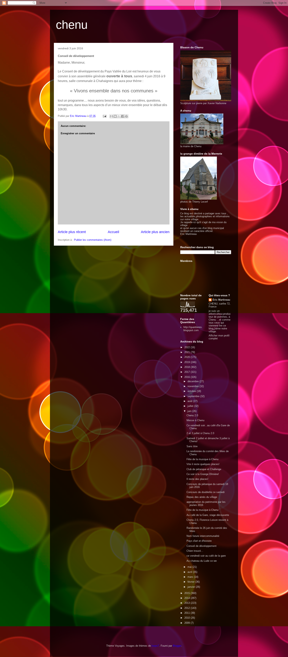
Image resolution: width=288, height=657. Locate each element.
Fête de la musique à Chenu (202, 459)
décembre (193, 381)
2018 (187, 367)
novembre (193, 386)
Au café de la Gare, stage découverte (208, 515)
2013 (187, 602)
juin (189, 411)
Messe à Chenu (195, 420)
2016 (187, 377)
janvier (191, 586)
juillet (190, 406)
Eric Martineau (221, 299)
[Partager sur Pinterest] (126, 116)
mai (189, 566)
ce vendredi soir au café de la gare (206, 555)
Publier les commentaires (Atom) (92, 239)
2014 (187, 598)
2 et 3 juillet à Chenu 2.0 (200, 433)
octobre (192, 391)
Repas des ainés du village (202, 497)
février (191, 581)
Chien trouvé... (195, 550)
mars (190, 576)
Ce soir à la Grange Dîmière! (203, 474)
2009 (187, 622)
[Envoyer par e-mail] (111, 116)
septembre (193, 396)
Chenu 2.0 (192, 415)
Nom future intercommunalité (203, 535)
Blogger (177, 645)
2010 (187, 617)
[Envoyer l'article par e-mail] (104, 115)
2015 (187, 593)
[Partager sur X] (119, 116)
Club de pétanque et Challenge (204, 469)
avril (190, 571)
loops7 (155, 645)
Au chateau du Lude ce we (202, 560)
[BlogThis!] (115, 116)
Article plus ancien (155, 232)
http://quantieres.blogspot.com (193, 329)
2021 (187, 352)
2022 (187, 347)
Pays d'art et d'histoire (199, 540)
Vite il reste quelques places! (203, 464)
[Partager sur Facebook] (123, 116)
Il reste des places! (197, 479)
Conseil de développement (201, 545)
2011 (187, 612)
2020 (187, 357)
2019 (187, 362)
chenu (72, 24)
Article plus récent (72, 232)
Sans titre (192, 446)
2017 (187, 371)
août (190, 401)
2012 (187, 608)
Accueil (113, 232)
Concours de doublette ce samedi (206, 492)
